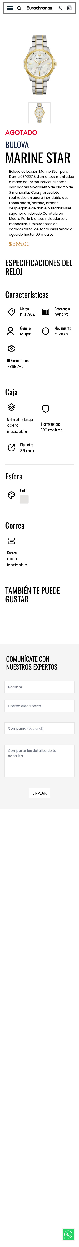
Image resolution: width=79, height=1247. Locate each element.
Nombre (15, 687)
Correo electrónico (24, 706)
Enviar (39, 793)
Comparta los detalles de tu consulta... (32, 753)
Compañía (25, 728)
